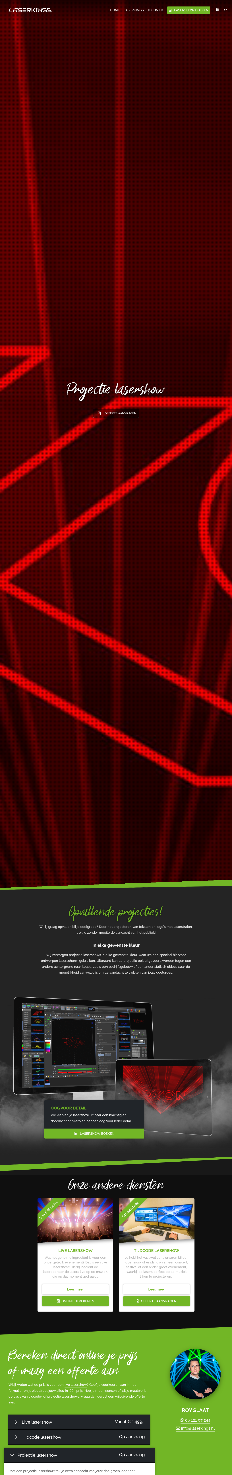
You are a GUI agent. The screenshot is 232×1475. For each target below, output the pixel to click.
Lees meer (75, 1289)
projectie (54, 1396)
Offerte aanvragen (120, 413)
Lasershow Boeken (97, 1133)
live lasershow (76, 1385)
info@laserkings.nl (197, 1428)
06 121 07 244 (197, 1420)
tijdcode (35, 1396)
